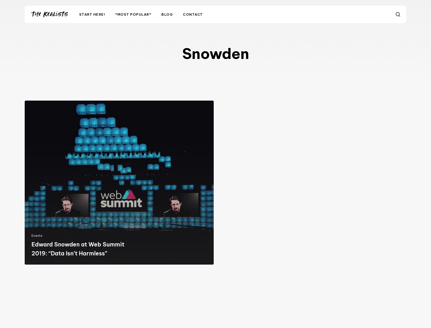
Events (36, 236)
